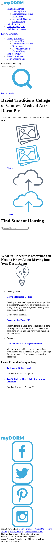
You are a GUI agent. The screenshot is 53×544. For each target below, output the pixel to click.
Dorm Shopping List (16, 26)
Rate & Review (14, 24)
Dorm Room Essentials (22, 14)
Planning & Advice (15, 9)
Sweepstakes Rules (34, 531)
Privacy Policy (16, 531)
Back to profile (7, 93)
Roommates (17, 16)
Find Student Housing (16, 29)
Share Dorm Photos (15, 56)
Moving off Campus (21, 19)
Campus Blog (18, 21)
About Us (39, 529)
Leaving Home (19, 11)
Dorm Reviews (25, 529)
